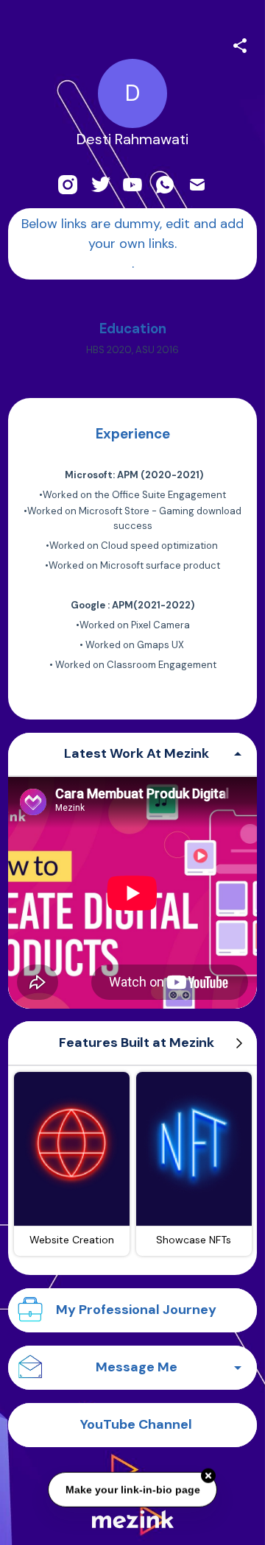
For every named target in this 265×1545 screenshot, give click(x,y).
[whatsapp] (165, 184)
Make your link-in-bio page (132, 1488)
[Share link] (240, 43)
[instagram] (67, 184)
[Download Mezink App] (133, 1519)
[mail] (197, 184)
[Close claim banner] (208, 1475)
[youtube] (132, 184)
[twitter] (100, 184)
